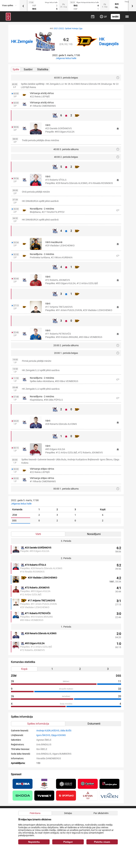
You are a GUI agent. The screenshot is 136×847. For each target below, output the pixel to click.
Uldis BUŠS (65, 730)
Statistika (42, 69)
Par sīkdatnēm (101, 813)
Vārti (38, 534)
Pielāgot (68, 842)
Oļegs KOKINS (58, 735)
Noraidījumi (94, 534)
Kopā (24, 669)
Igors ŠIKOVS (43, 735)
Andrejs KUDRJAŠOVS (47, 730)
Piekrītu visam (102, 842)
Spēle (16, 69)
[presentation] (23, 5)
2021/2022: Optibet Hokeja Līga (68, 28)
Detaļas (68, 813)
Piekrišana (35, 813)
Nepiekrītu (34, 842)
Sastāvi (28, 69)
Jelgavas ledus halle (66, 58)
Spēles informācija (38, 723)
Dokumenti (94, 723)
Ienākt (115, 16)
